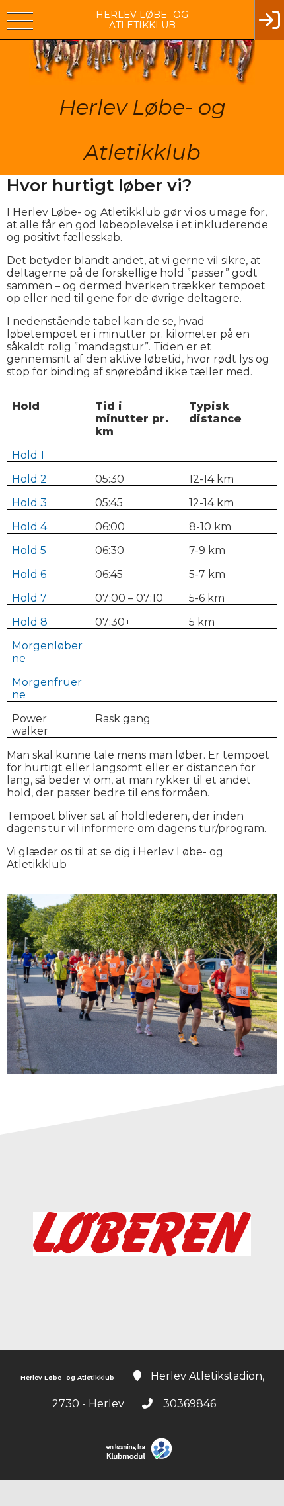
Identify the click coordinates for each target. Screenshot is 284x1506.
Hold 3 (29, 502)
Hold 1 (28, 455)
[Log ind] (269, 20)
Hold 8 (30, 622)
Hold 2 (29, 479)
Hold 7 (29, 598)
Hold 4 (29, 526)
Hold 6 (29, 574)
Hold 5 (29, 550)
